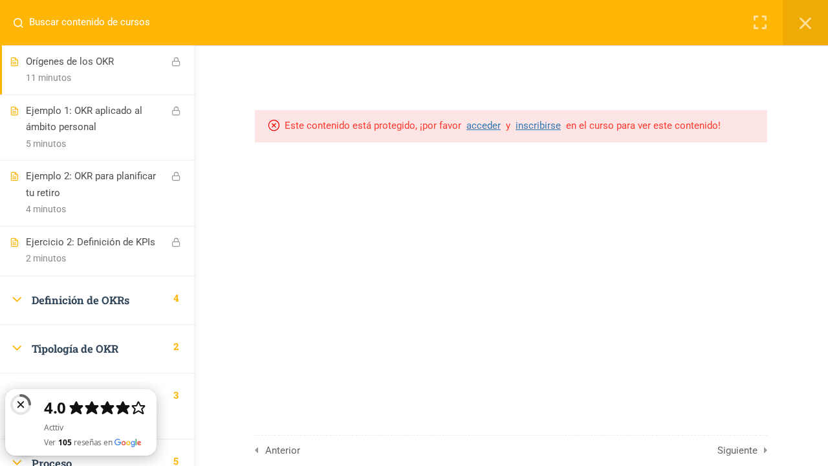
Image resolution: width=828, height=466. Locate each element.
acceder (483, 125)
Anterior (282, 450)
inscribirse (538, 125)
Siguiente (737, 450)
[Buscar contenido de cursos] (23, 22)
